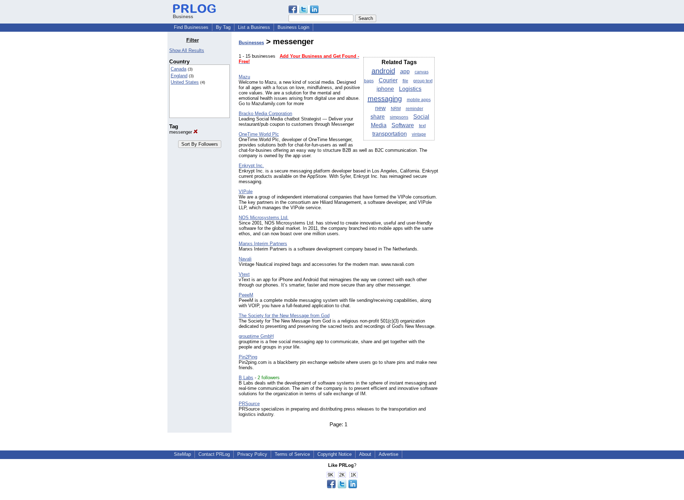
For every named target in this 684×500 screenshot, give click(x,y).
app (405, 71)
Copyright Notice (334, 454)
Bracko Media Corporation (265, 113)
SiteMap (182, 454)
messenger (181, 132)
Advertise (388, 454)
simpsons (399, 117)
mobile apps (419, 99)
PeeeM (246, 295)
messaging (385, 99)
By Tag (223, 27)
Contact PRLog (214, 454)
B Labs (246, 377)
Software (403, 125)
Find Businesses (191, 27)
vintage (419, 134)
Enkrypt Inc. (251, 165)
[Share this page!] (303, 11)
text (422, 125)
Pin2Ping (248, 357)
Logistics (410, 89)
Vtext (244, 274)
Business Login (293, 27)
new (380, 108)
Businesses (251, 42)
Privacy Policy (252, 454)
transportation (389, 134)
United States (185, 82)
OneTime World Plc (259, 134)
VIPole (246, 191)
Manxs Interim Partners (263, 243)
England (179, 75)
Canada (178, 69)
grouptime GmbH (256, 336)
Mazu (244, 76)
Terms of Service (292, 454)
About (365, 454)
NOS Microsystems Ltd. (264, 217)
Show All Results (186, 50)
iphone (385, 89)
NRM (396, 108)
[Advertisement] (480, 144)
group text (422, 80)
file (405, 80)
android (383, 71)
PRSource (249, 403)
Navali (245, 259)
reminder (414, 108)
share (377, 117)
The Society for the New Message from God (284, 315)
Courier (388, 80)
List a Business (254, 27)
